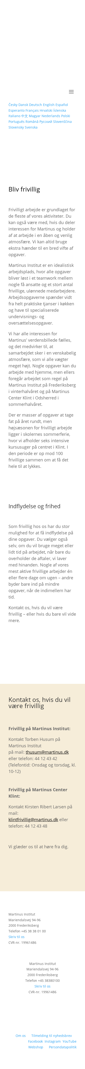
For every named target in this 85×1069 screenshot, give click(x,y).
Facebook (35, 1041)
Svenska (31, 127)
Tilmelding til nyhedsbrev (51, 1035)
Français (32, 110)
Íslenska (59, 110)
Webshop (35, 1047)
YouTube (69, 1041)
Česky (12, 104)
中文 (24, 116)
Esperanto (16, 110)
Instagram (53, 1041)
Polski (65, 116)
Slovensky (16, 127)
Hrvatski (46, 110)
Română (32, 121)
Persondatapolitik (62, 1047)
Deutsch (35, 104)
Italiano (14, 116)
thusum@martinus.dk (47, 752)
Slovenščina (62, 121)
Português (16, 121)
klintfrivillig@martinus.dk (33, 819)
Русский (45, 121)
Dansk (23, 104)
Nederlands (51, 116)
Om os (21, 1035)
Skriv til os (16, 937)
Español (61, 104)
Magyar (35, 116)
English (49, 104)
